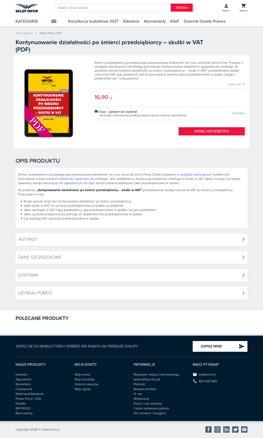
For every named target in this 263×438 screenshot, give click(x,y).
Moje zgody (83, 389)
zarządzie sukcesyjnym (195, 174)
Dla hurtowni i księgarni (150, 413)
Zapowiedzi (23, 379)
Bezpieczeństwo (145, 389)
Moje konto (82, 374)
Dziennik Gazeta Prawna (205, 21)
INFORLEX (23, 408)
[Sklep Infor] (27, 7)
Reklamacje (141, 399)
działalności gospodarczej (76, 179)
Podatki (21, 403)
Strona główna (24, 33)
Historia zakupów (86, 384)
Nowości (22, 374)
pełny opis (236, 84)
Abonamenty (155, 21)
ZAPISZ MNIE (223, 346)
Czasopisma (24, 389)
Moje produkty (85, 379)
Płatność (139, 384)
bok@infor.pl (207, 374)
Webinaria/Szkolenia (29, 394)
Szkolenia (131, 21)
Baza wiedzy (24, 413)
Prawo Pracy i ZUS (50, 33)
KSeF (174, 21)
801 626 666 (208, 381)
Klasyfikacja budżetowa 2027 (93, 21)
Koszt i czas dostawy (148, 403)
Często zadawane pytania (151, 408)
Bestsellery (23, 384)
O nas (138, 394)
